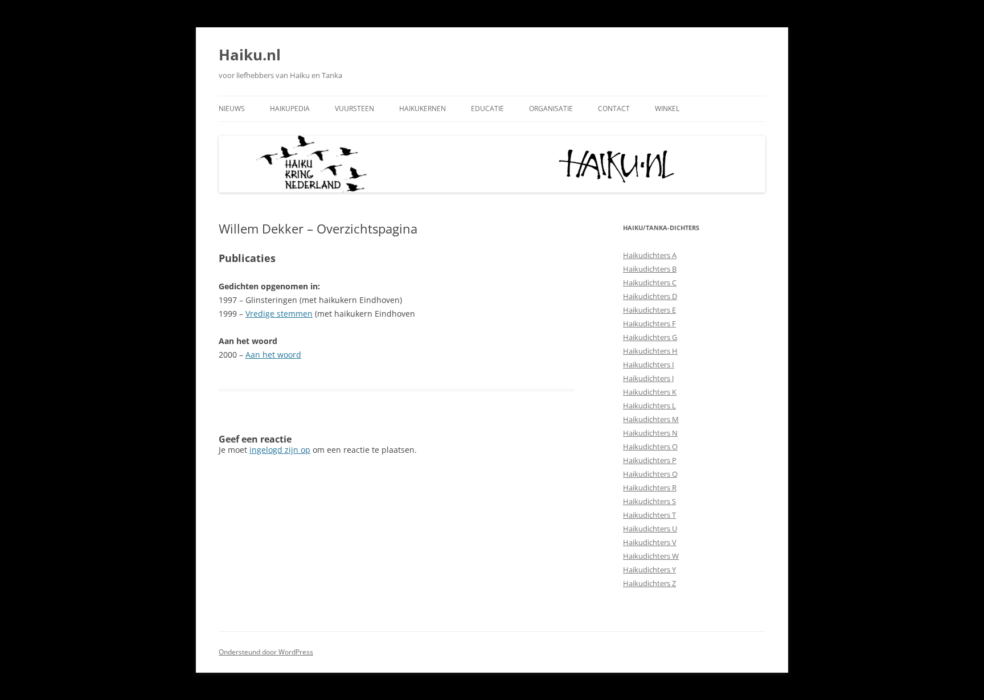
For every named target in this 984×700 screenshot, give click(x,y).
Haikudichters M (651, 419)
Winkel (667, 108)
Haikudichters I (648, 364)
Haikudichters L (649, 405)
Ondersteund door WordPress (266, 652)
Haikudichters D (650, 296)
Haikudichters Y (649, 569)
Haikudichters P (649, 460)
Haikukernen (422, 108)
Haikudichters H (650, 351)
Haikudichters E (649, 310)
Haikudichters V (649, 542)
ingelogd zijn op (279, 449)
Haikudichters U (650, 528)
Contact (614, 108)
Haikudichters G (650, 337)
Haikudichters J (648, 378)
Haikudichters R (649, 487)
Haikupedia (290, 108)
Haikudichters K (649, 392)
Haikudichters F (649, 323)
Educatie (487, 108)
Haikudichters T (649, 515)
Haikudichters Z (649, 583)
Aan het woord (273, 354)
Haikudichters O (650, 446)
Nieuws (232, 108)
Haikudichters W (651, 556)
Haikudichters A (649, 255)
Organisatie (551, 108)
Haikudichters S (649, 501)
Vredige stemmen (279, 313)
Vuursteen (354, 108)
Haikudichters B (649, 269)
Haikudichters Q (650, 474)
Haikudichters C (649, 282)
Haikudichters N (650, 433)
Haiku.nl (250, 54)
